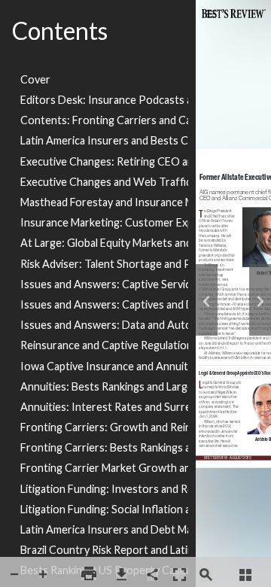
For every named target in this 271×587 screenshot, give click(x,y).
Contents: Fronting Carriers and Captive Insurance (104, 120)
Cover (35, 79)
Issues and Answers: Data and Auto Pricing (104, 324)
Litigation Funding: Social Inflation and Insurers (104, 509)
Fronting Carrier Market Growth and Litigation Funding (104, 467)
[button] (14, 574)
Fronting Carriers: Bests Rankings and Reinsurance (104, 447)
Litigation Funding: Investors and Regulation (104, 488)
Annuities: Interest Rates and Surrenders (104, 406)
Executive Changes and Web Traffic (104, 181)
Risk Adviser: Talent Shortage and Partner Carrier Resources (104, 263)
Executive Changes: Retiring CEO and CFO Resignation (104, 161)
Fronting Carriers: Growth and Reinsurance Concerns (104, 427)
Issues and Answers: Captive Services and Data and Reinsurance (104, 284)
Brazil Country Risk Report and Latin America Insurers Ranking (104, 549)
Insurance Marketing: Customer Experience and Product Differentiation (104, 222)
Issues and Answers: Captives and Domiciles (104, 304)
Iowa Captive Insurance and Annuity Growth (104, 366)
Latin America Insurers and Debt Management (104, 529)
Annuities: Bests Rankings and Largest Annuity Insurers (104, 386)
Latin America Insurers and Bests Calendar (104, 140)
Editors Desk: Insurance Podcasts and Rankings (104, 99)
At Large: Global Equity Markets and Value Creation (104, 242)
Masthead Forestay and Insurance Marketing (104, 202)
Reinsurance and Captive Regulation (104, 345)
